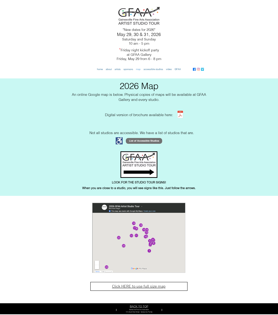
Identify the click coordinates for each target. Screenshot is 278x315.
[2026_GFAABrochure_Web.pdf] (180, 115)
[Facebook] (194, 69)
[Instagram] (198, 69)
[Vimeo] (202, 69)
